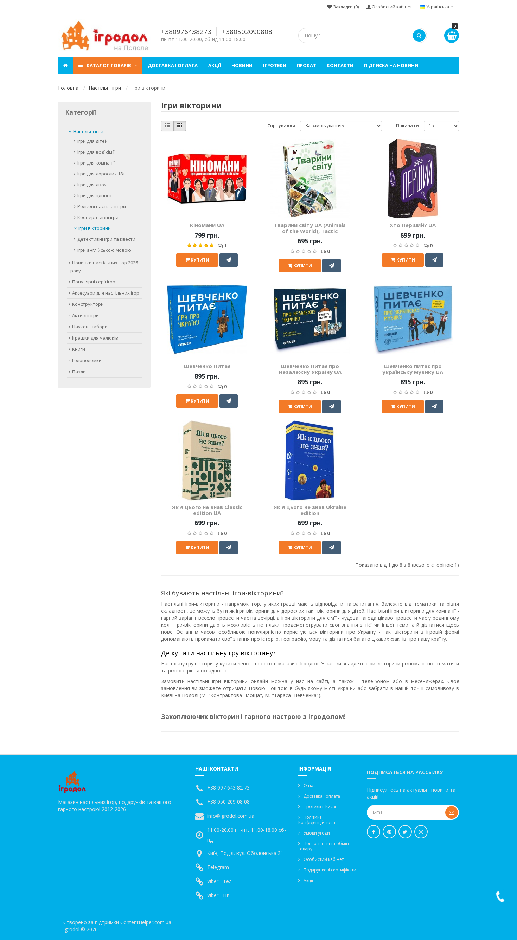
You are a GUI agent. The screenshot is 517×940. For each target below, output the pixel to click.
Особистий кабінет (324, 859)
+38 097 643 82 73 (228, 787)
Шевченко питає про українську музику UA (412, 368)
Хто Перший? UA (413, 224)
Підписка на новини (391, 65)
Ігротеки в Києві (320, 806)
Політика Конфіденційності (316, 820)
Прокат (306, 65)
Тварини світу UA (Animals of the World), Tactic (310, 227)
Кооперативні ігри (98, 217)
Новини (242, 65)
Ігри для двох (92, 184)
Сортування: (281, 126)
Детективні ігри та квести (106, 239)
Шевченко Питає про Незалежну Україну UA (310, 368)
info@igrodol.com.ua (230, 815)
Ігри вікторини (94, 228)
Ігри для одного (94, 195)
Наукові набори (90, 326)
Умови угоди (317, 833)
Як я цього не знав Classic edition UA (207, 509)
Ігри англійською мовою (104, 250)
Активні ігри (85, 315)
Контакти (340, 65)
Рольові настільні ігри (101, 206)
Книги (78, 349)
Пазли (79, 371)
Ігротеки (274, 65)
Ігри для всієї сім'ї (95, 152)
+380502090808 (247, 31)
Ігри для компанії (96, 163)
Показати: (408, 126)
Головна (68, 87)
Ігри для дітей (92, 141)
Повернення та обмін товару (323, 846)
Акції (214, 65)
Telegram (218, 867)
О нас (309, 785)
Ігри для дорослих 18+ (101, 173)
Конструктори (88, 304)
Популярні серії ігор (93, 281)
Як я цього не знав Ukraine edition (310, 509)
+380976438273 (186, 31)
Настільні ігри (105, 87)
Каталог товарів (108, 65)
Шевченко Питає (207, 365)
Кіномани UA (207, 224)
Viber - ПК (218, 895)
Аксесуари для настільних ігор (105, 293)
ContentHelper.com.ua (145, 922)
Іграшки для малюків (95, 338)
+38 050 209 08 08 (228, 801)
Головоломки (87, 360)
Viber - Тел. (220, 881)
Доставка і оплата (173, 65)
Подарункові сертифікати (330, 870)
